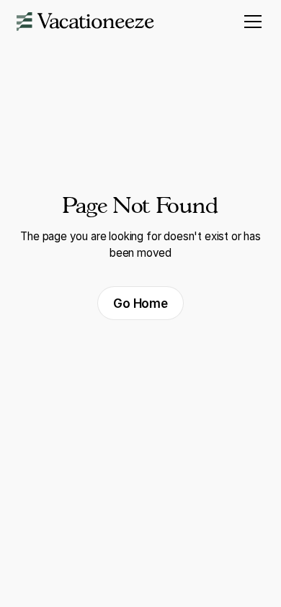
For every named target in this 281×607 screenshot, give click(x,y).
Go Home (140, 303)
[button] (250, 21)
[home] (85, 21)
